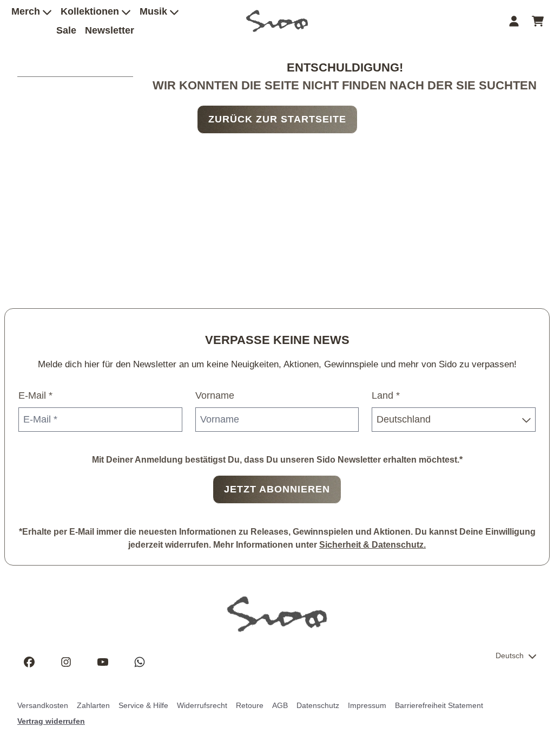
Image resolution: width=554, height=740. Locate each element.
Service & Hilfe (143, 705)
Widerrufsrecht (202, 705)
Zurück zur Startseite (277, 119)
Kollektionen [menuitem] (90, 11)
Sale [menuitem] (66, 30)
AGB (280, 705)
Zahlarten (93, 705)
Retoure (249, 705)
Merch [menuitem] (25, 11)
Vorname (214, 395)
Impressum (367, 705)
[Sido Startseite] (277, 21)
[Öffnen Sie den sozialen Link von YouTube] (103, 662)
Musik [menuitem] (153, 11)
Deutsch (510, 655)
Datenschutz (317, 705)
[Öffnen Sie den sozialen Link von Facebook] (29, 662)
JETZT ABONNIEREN (277, 489)
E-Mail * (35, 395)
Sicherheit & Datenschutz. (372, 544)
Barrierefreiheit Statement (439, 705)
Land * (386, 395)
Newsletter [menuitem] (109, 30)
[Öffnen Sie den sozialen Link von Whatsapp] (139, 662)
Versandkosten (42, 705)
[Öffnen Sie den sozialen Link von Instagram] (66, 662)
